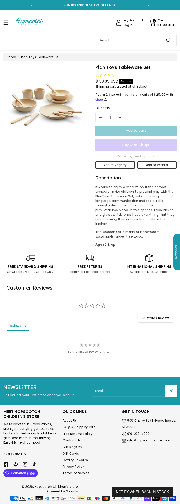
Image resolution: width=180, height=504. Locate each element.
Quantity (102, 108)
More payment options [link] (136, 156)
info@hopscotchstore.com (148, 440)
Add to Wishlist (157, 165)
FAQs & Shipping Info (79, 427)
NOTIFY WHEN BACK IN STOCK (142, 492)
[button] (7, 22)
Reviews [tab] (15, 326)
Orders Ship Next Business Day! (90, 4)
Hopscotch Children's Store (56, 487)
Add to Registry (115, 165)
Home (11, 57)
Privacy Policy (73, 466)
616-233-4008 (138, 434)
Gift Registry (72, 447)
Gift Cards (71, 453)
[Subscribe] (171, 391)
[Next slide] (149, 5)
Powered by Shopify (62, 491)
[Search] (168, 40)
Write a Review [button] (158, 318)
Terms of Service (76, 473)
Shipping (102, 86)
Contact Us (72, 440)
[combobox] (136, 40)
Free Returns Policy (78, 434)
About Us (70, 420)
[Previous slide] (31, 5)
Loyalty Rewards (75, 460)
